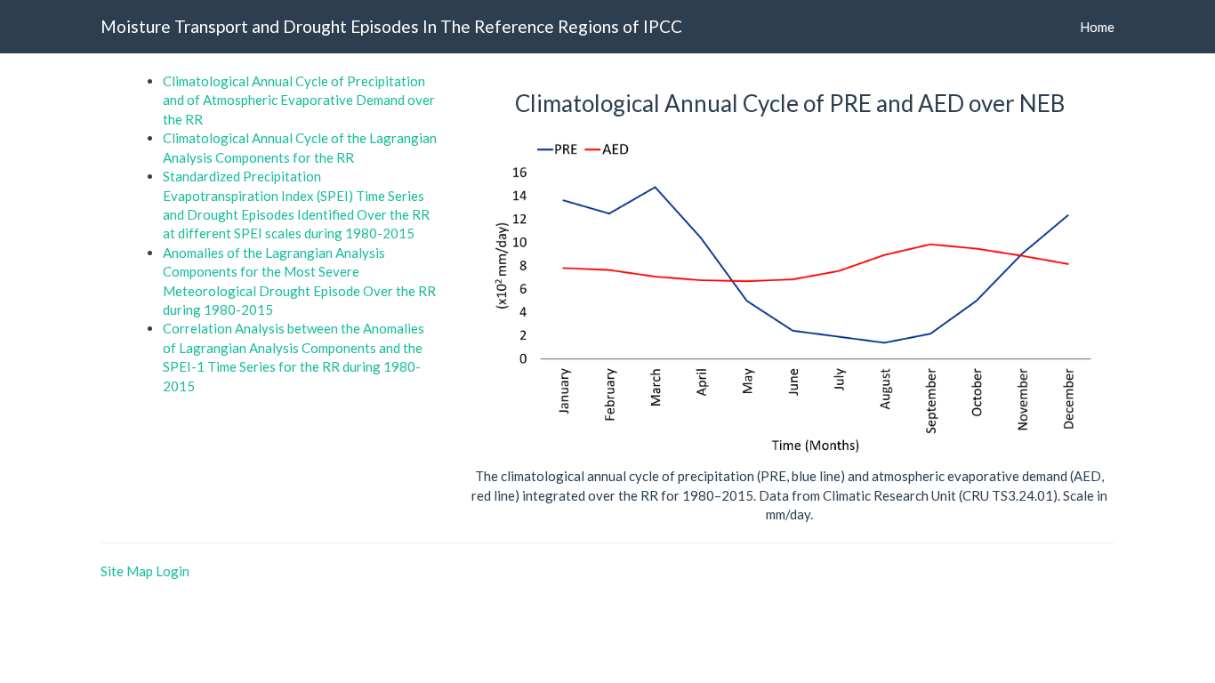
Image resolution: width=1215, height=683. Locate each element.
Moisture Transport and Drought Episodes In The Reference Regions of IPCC (391, 26)
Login (172, 571)
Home (1097, 27)
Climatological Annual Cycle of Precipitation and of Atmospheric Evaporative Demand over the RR (299, 100)
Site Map (127, 571)
